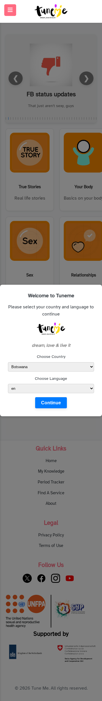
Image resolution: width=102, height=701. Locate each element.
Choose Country (51, 356)
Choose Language (51, 378)
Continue (51, 402)
